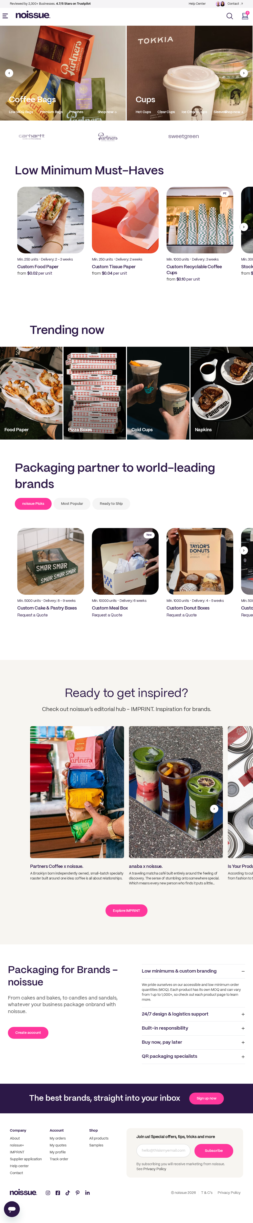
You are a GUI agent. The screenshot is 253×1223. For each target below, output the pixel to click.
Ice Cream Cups (194, 112)
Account (57, 1130)
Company (18, 1130)
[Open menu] (6, 16)
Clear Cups (166, 112)
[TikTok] (67, 1192)
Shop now (105, 112)
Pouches (76, 112)
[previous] (9, 73)
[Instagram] (47, 1192)
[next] (244, 73)
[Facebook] (57, 1192)
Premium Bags (51, 112)
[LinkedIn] (87, 1192)
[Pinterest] (77, 1192)
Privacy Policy (154, 1169)
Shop (93, 1130)
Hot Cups (143, 112)
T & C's (206, 1193)
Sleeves (219, 112)
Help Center (197, 3)
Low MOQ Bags (21, 112)
